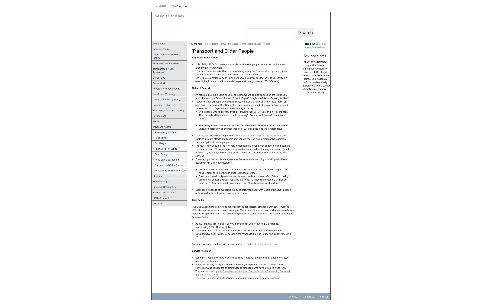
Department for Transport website (261, 244)
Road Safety (161, 154)
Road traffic (160, 137)
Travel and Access (162, 126)
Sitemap (324, 296)
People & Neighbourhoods (166, 88)
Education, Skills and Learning (168, 110)
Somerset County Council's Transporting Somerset (264, 271)
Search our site (263, 24)
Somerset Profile (161, 48)
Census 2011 (159, 83)
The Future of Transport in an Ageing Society (258, 135)
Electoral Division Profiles (166, 63)
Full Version (160, 5)
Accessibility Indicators (166, 132)
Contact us (158, 203)
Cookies (293, 296)
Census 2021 (159, 77)
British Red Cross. (209, 274)
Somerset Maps (161, 181)
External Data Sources (164, 192)
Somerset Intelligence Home (169, 15)
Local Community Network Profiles (166, 56)
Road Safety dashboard (167, 159)
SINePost (157, 175)
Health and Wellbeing (164, 94)
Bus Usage (160, 143)
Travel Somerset (208, 277)
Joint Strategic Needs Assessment (164, 70)
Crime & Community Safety (166, 99)
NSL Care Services (227, 271)
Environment (159, 115)
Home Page (159, 43)
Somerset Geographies (164, 186)
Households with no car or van (170, 170)
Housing (157, 121)
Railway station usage (166, 148)
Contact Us (308, 296)
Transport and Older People (169, 165)
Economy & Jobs (161, 104)
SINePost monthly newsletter (315, 45)
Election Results (161, 197)
